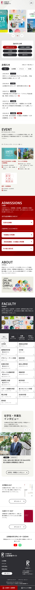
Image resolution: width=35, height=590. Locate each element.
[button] (13, 35)
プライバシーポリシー (23, 579)
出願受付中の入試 (10, 47)
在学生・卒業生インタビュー (16, 472)
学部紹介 (10, 55)
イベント (25, 51)
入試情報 (10, 51)
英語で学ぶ (25, 55)
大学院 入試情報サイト (27, 571)
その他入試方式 (8, 248)
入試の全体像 (7, 222)
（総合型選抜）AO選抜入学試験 (13, 242)
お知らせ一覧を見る (27, 65)
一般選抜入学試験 (9, 235)
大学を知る (4, 566)
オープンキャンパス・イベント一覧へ (11, 144)
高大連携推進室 (25, 572)
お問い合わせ (7, 573)
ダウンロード (17, 501)
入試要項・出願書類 (25, 47)
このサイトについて (11, 579)
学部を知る (4, 569)
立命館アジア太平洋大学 (27, 574)
